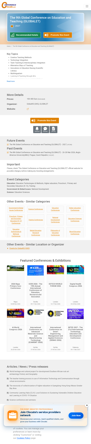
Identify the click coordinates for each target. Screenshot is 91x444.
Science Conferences (35, 209)
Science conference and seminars (23, 400)
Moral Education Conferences (75, 233)
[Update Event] (8, 144)
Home (9, 46)
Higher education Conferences (75, 209)
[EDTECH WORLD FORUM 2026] (55, 273)
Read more (11, 81)
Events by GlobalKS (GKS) (20, 248)
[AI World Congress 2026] (15, 317)
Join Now (76, 415)
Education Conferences (55, 209)
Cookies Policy (23, 438)
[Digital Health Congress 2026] (75, 273)
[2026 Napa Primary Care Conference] (15, 273)
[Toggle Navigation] (87, 6)
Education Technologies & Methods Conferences (16, 232)
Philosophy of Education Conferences (55, 233)
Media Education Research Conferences (35, 233)
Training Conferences (36, 220)
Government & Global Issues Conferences (16, 209)
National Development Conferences (55, 220)
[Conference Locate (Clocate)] (10, 5)
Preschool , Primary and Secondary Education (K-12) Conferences (16, 219)
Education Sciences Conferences (75, 220)
